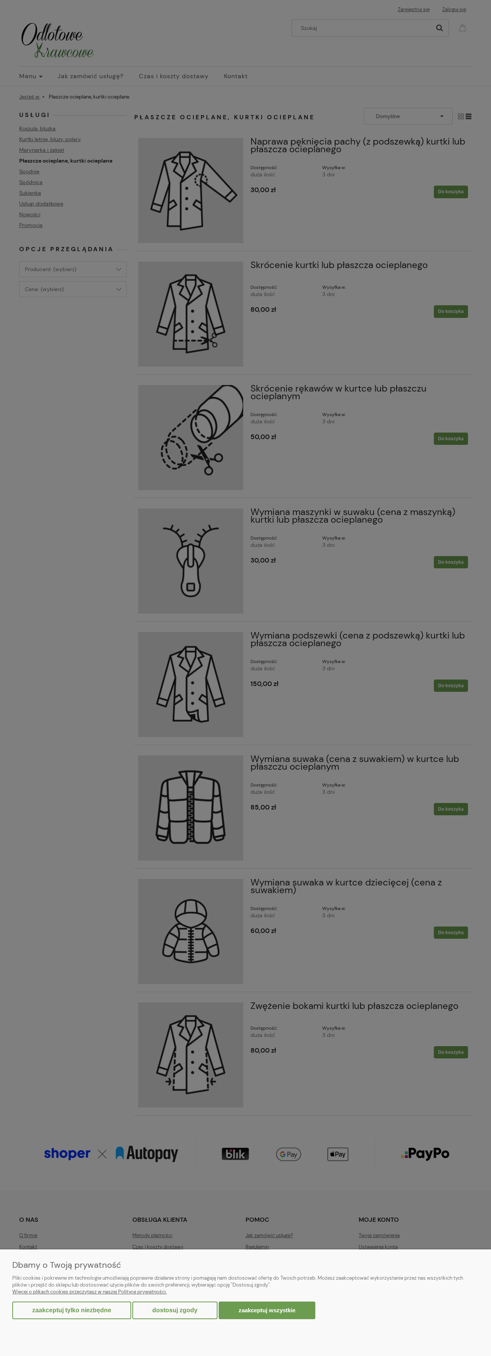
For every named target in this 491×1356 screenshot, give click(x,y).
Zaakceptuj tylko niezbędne (71, 1310)
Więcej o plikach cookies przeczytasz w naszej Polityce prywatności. (89, 1292)
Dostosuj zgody (175, 1310)
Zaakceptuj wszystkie (267, 1310)
